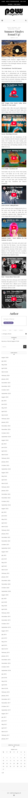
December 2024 (6, 426)
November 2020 (6, 584)
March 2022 (5, 526)
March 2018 (5, 688)
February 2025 (5, 418)
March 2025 (5, 415)
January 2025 (5, 422)
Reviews (10, 4)
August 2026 (5, 357)
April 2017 (4, 728)
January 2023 (5, 490)
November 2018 (6, 663)
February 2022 (5, 530)
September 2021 (6, 548)
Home (3, 1)
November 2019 (6, 620)
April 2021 (4, 566)
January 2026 (5, 379)
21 (17, 763)
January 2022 (5, 533)
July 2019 (4, 634)
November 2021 (6, 541)
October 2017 (5, 706)
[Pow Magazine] (14, 12)
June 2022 (4, 515)
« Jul (3, 772)
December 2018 (6, 659)
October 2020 (5, 587)
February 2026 (5, 375)
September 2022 (6, 505)
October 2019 (5, 623)
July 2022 (4, 512)
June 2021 (4, 559)
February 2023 (5, 487)
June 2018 (4, 677)
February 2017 (5, 735)
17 (3, 763)
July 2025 (4, 400)
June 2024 (4, 447)
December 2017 (6, 699)
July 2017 (4, 717)
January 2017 (5, 739)
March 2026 (5, 372)
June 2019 (4, 638)
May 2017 (4, 724)
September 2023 (6, 469)
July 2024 (4, 444)
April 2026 (4, 368)
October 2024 (5, 433)
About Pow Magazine (12, 1)
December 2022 (6, 494)
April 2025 (4, 411)
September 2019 (6, 627)
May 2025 (4, 408)
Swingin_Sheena (8, 319)
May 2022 (4, 519)
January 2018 (5, 695)
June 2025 (4, 404)
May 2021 (4, 562)
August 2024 (5, 440)
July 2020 (4, 598)
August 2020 (5, 595)
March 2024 (5, 454)
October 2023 (5, 465)
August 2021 (5, 551)
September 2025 (6, 393)
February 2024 (5, 458)
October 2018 (5, 667)
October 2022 (5, 501)
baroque (4, 330)
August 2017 (5, 713)
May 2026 (4, 364)
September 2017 (6, 710)
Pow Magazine (14, 28)
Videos (17, 29)
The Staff (23, 1)
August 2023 (5, 472)
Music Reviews (12, 27)
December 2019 (6, 616)
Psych (10, 330)
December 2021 (6, 537)
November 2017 (6, 703)
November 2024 (6, 429)
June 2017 (4, 721)
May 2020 (4, 605)
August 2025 (5, 397)
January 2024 (5, 462)
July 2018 (4, 674)
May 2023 (4, 476)
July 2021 (4, 555)
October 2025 (5, 390)
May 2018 (4, 681)
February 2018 (5, 692)
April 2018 (4, 685)
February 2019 (5, 652)
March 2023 (5, 483)
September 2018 (6, 670)
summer (21, 330)
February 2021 (5, 573)
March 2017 (5, 731)
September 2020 (6, 591)
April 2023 (4, 480)
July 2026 (4, 361)
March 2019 (5, 649)
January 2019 (5, 656)
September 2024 (6, 436)
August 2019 (5, 631)
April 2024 (4, 451)
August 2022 (5, 508)
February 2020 (5, 613)
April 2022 (4, 523)
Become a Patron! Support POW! (10, 341)
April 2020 (4, 609)
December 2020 (6, 580)
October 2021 (5, 544)
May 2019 (4, 641)
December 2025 (6, 382)
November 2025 (6, 386)
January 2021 (5, 577)
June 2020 (4, 602)
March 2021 (5, 569)
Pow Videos (17, 4)
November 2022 (6, 498)
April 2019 (4, 645)
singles (15, 330)
